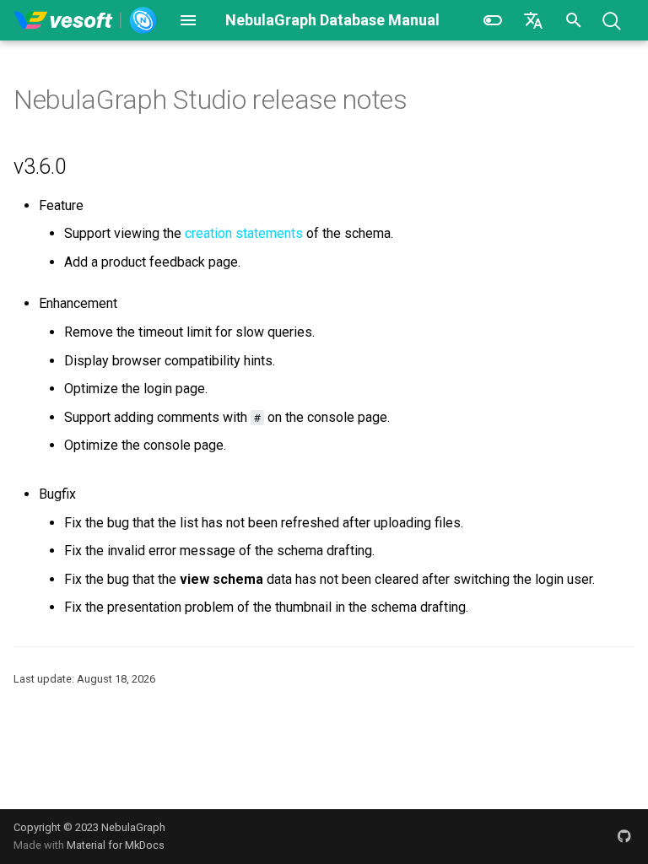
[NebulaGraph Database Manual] (86, 20)
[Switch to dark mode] (493, 20)
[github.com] (624, 836)
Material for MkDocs (116, 845)
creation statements (244, 233)
